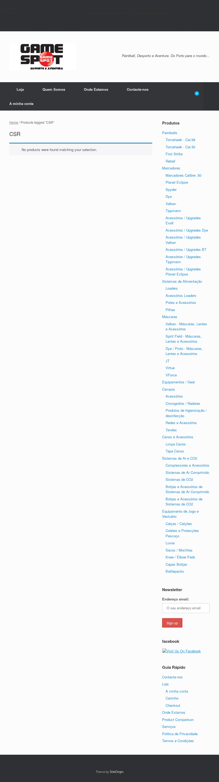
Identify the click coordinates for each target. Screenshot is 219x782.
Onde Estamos (96, 89)
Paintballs (169, 132)
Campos (168, 389)
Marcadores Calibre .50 (183, 175)
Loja (20, 89)
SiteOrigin (116, 771)
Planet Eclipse (177, 182)
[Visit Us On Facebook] (181, 650)
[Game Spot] (42, 56)
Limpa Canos (176, 444)
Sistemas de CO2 (179, 479)
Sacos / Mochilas (179, 550)
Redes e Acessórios (181, 422)
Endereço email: (175, 599)
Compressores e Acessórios (187, 465)
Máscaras (169, 316)
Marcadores (171, 168)
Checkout (173, 705)
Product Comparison (178, 719)
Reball (170, 161)
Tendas (171, 429)
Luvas (170, 542)
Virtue (170, 367)
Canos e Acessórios (177, 436)
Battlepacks (175, 571)
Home (13, 122)
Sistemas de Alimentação (182, 281)
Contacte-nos (137, 89)
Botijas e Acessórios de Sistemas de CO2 (184, 501)
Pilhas (170, 309)
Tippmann (173, 210)
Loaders (172, 288)
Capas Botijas (176, 564)
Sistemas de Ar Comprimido (187, 472)
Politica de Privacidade (180, 733)
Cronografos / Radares (183, 403)
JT (168, 360)
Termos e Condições (178, 740)
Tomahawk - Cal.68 (180, 139)
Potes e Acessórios (181, 302)
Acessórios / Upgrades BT (186, 249)
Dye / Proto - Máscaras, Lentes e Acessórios (184, 351)
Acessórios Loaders (181, 295)
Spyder (171, 189)
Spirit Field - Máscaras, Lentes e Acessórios (184, 339)
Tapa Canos (175, 451)
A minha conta (21, 103)
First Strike (174, 153)
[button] (211, 96)
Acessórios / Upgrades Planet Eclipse (183, 271)
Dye (169, 196)
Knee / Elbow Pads (180, 557)
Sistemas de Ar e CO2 (179, 458)
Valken (171, 203)
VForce (171, 374)
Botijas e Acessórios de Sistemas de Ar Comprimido (187, 489)
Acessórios (174, 396)
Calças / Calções (179, 523)
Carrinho (172, 698)
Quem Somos (53, 89)
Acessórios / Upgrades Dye (187, 230)
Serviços (169, 726)
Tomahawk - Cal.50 (180, 146)
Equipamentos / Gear (178, 381)
